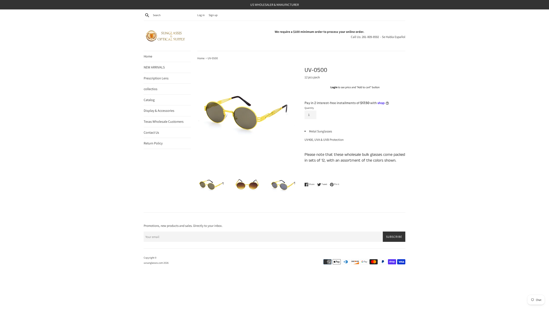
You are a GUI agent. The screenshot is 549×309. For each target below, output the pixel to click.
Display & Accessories (159, 110)
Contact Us (151, 132)
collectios (150, 89)
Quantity (309, 107)
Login (333, 87)
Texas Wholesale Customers (164, 121)
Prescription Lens (156, 78)
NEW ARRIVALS (154, 67)
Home (148, 56)
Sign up (213, 15)
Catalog (149, 100)
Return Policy (153, 143)
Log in (201, 15)
